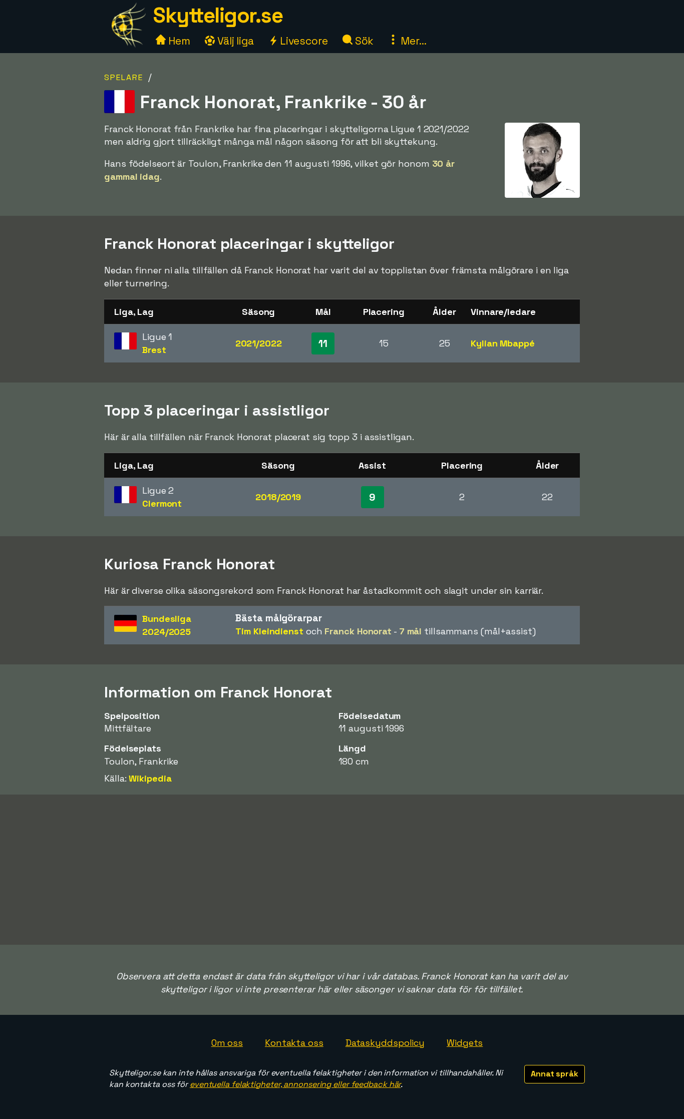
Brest (154, 349)
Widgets (465, 1042)
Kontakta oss (294, 1042)
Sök (363, 41)
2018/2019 (278, 497)
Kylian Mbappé (503, 343)
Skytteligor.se (217, 15)
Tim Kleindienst (269, 631)
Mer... (412, 41)
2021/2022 (258, 343)
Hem (178, 41)
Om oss (227, 1042)
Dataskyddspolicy (385, 1042)
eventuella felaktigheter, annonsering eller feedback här (295, 1084)
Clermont (162, 503)
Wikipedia (150, 778)
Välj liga (234, 41)
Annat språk (554, 1073)
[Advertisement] (342, 870)
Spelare (123, 77)
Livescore (302, 41)
